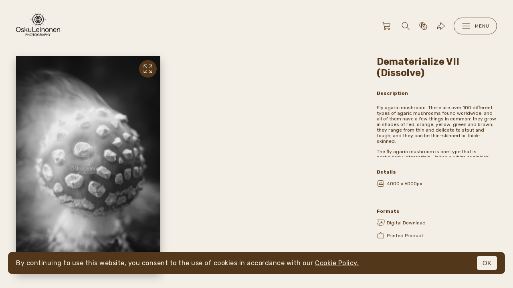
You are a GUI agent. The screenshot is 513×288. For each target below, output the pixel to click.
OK (487, 263)
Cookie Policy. (337, 263)
